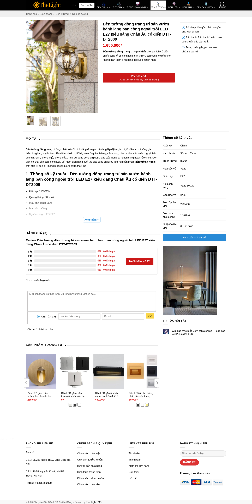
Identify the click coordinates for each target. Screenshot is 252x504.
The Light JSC (93, 502)
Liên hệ (133, 478)
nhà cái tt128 (7, 439)
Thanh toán (135, 459)
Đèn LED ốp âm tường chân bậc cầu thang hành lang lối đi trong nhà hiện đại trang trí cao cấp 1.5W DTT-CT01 (141, 395)
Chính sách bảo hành (89, 484)
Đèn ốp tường (80, 13)
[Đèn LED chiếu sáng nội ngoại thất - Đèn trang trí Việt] (47, 5)
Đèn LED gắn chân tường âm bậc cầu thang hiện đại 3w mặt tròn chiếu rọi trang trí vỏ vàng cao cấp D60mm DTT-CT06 (40, 395)
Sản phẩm (46, 13)
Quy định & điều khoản (90, 459)
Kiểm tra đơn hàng (139, 465)
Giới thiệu (134, 471)
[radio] (70, 404)
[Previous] (29, 66)
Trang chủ (31, 13)
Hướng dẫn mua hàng (89, 465)
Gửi (150, 316)
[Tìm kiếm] (91, 5)
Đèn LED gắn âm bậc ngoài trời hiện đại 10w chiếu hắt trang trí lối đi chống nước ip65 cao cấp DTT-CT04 (107, 395)
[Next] (95, 66)
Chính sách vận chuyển (90, 478)
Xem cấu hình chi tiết (194, 237)
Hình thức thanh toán (89, 471)
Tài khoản (134, 453)
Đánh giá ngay (139, 261)
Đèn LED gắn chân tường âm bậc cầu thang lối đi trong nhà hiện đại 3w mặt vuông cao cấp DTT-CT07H (74, 395)
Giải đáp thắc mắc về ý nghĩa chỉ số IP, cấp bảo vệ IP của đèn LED (198, 332)
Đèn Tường (62, 13)
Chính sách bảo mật (88, 453)
